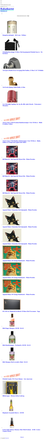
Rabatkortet (7, 438)
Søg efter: (2, 6)
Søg (28, 15)
